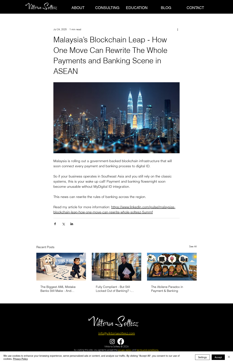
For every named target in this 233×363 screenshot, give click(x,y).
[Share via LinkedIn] (71, 223)
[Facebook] (46, 328)
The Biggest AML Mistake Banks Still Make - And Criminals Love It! (58, 289)
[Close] (229, 357)
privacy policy (125, 349)
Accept (218, 357)
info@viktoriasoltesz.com (116, 333)
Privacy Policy (20, 358)
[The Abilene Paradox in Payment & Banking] (172, 267)
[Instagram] (112, 341)
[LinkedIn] (38, 328)
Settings (202, 357)
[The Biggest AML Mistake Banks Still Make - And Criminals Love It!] (61, 267)
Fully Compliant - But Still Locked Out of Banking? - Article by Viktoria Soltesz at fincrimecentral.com (115, 289)
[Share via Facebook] (55, 223)
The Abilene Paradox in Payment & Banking (167, 289)
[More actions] (178, 29)
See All (193, 246)
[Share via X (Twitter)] (63, 223)
